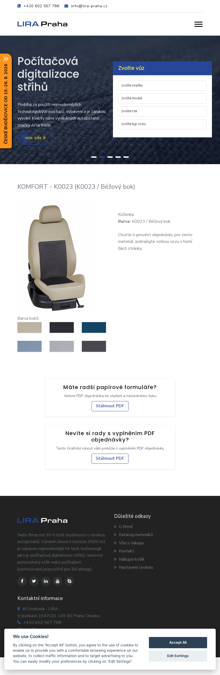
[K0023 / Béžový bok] (29, 327)
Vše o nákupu (131, 543)
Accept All (177, 642)
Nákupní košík (131, 559)
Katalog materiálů (135, 535)
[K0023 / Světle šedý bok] (62, 346)
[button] (198, 24)
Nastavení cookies (135, 567)
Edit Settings (178, 656)
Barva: (124, 221)
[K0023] (57, 258)
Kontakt (126, 551)
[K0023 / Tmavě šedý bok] (94, 346)
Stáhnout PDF (110, 406)
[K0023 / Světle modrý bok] (29, 346)
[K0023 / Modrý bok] (94, 327)
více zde (34, 138)
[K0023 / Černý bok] (62, 327)
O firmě (125, 527)
